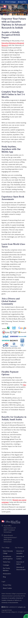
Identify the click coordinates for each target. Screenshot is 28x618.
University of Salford (13, 600)
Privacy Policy (7, 585)
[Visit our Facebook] (4, 607)
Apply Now (22, 2)
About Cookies (7, 588)
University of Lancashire (8, 598)
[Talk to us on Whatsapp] (7, 607)
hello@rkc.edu (22, 607)
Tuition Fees (6, 562)
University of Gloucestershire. (10, 602)
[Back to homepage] (14, 7)
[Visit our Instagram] (6, 607)
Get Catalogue (11, 2)
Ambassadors (7, 574)
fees (24, 385)
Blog (4, 577)
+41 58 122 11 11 (13, 607)
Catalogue (6, 565)
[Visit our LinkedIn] (2, 607)
